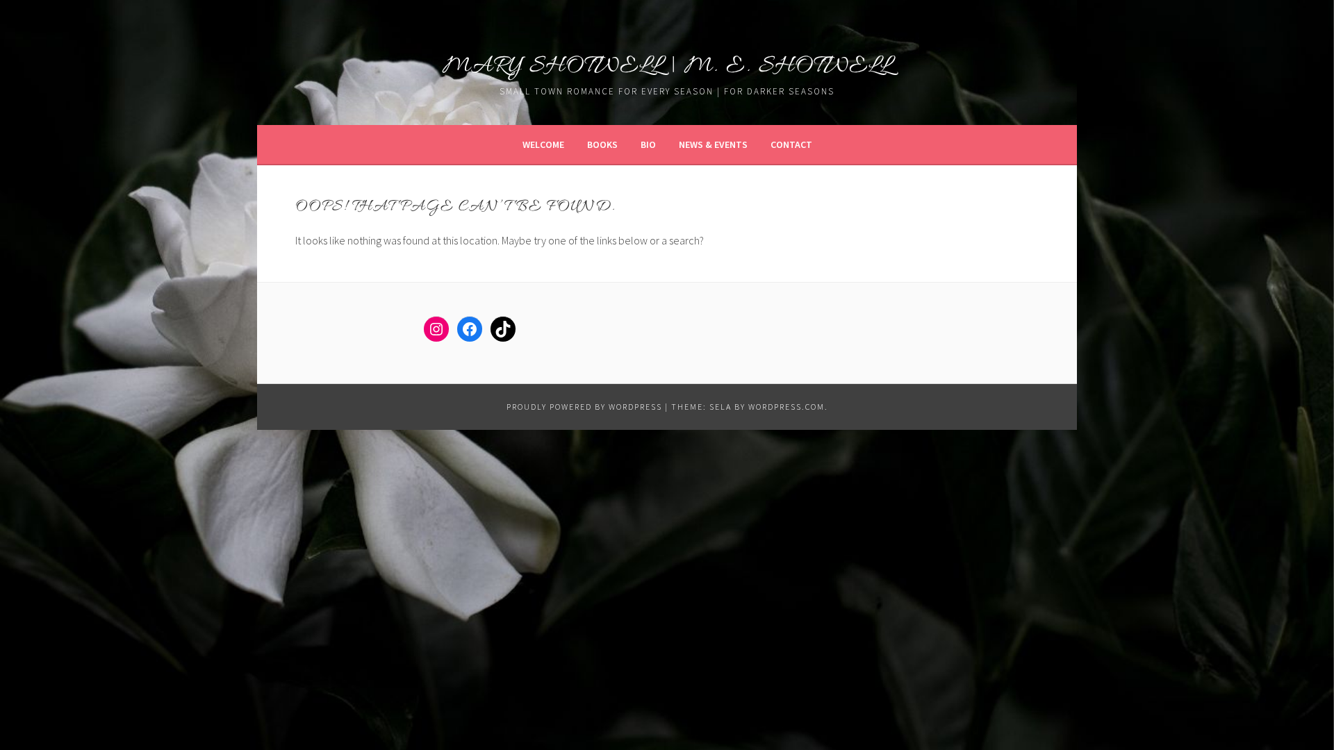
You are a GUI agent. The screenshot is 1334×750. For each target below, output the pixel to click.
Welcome (543, 144)
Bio (648, 144)
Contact (791, 144)
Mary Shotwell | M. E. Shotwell (667, 66)
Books (602, 144)
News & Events (713, 144)
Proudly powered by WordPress (584, 406)
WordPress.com (786, 406)
